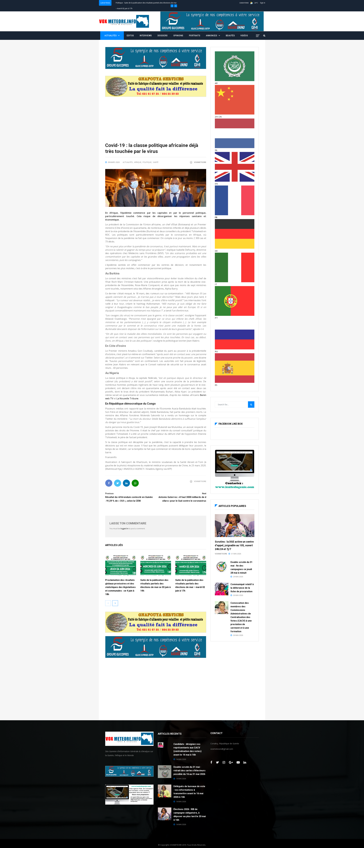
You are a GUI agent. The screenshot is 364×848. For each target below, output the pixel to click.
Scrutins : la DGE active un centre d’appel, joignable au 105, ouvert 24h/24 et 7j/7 (234, 545)
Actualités (111, 35)
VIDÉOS (244, 35)
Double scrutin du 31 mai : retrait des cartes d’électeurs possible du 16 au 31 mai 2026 (189, 770)
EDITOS (130, 35)
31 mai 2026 (236, 553)
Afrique (137, 162)
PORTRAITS (194, 35)
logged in (124, 528)
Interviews (146, 35)
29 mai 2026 (238, 576)
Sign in (262, 3)
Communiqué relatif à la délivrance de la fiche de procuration (242, 588)
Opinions (178, 35)
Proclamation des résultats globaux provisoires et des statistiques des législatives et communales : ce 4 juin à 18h (120, 587)
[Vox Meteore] (124, 21)
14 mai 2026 (181, 759)
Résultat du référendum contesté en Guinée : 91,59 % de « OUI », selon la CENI (129, 497)
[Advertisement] (155, 117)
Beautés (230, 35)
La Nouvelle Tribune (127, 398)
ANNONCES (211, 35)
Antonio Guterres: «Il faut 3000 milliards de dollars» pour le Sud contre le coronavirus (182, 497)
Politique (119, 3)
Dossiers (163, 35)
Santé (155, 162)
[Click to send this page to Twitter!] (117, 483)
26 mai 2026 (238, 595)
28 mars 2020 (114, 162)
